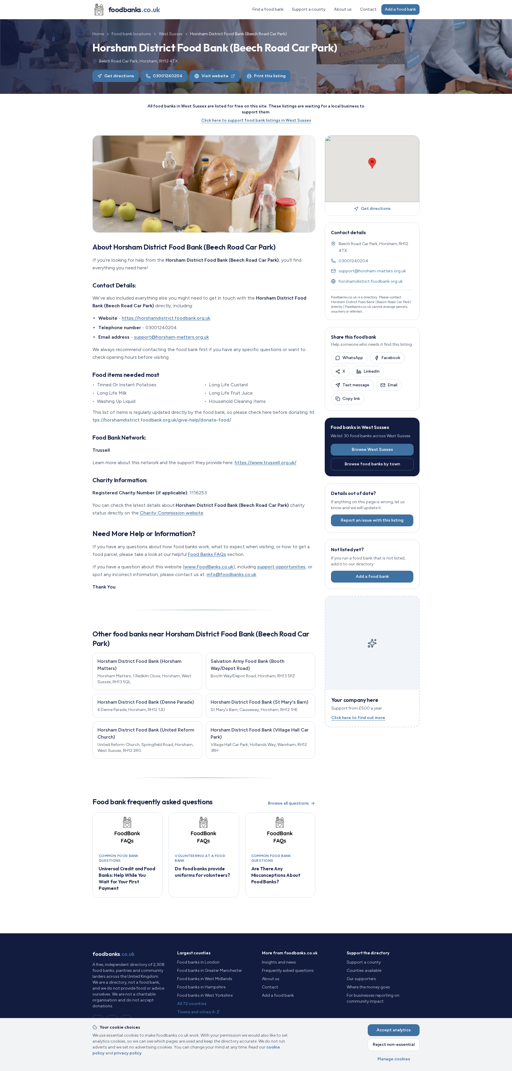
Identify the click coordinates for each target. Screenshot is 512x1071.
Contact (368, 9)
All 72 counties (192, 1003)
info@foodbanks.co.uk (231, 574)
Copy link (351, 398)
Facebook (390, 357)
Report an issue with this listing (372, 520)
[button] (372, 163)
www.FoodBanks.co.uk (208, 567)
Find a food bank (268, 9)
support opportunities (281, 567)
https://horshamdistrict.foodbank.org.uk (166, 318)
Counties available (364, 970)
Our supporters (361, 978)
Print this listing (270, 75)
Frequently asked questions (288, 970)
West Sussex (171, 33)
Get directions (119, 75)
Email (392, 384)
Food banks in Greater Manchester (209, 970)
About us (343, 9)
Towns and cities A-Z (198, 1011)
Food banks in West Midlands (204, 978)
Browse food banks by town (372, 464)
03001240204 (168, 75)
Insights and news (279, 962)
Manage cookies (393, 1059)
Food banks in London (198, 962)
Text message (356, 384)
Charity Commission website (171, 513)
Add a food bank (400, 9)
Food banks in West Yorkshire (205, 995)
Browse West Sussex (372, 449)
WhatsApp (353, 357)
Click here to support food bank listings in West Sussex (256, 120)
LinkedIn (372, 371)
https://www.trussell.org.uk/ (265, 462)
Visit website (214, 75)
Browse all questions (288, 803)
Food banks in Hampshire (201, 987)
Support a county (309, 9)
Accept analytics (394, 1030)
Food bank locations (131, 33)
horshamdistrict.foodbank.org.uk (371, 281)
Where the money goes (368, 987)
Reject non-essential (394, 1044)
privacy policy (128, 1053)
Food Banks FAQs (207, 554)
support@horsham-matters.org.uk (171, 337)
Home (98, 33)
